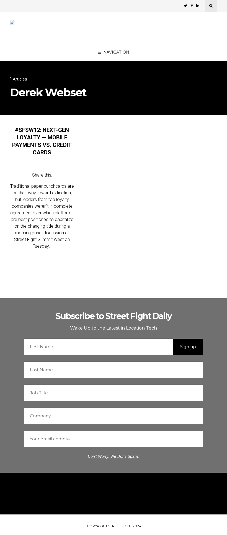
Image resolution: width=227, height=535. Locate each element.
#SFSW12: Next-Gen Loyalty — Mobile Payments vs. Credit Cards (42, 141)
